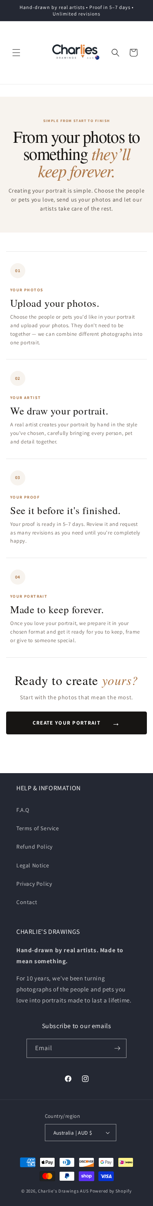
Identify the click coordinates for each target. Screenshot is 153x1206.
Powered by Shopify (111, 1191)
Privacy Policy (34, 883)
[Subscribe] (117, 1048)
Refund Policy (34, 846)
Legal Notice (32, 865)
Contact (26, 902)
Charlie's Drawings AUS (63, 1191)
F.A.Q (22, 810)
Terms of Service (37, 828)
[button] (16, 53)
